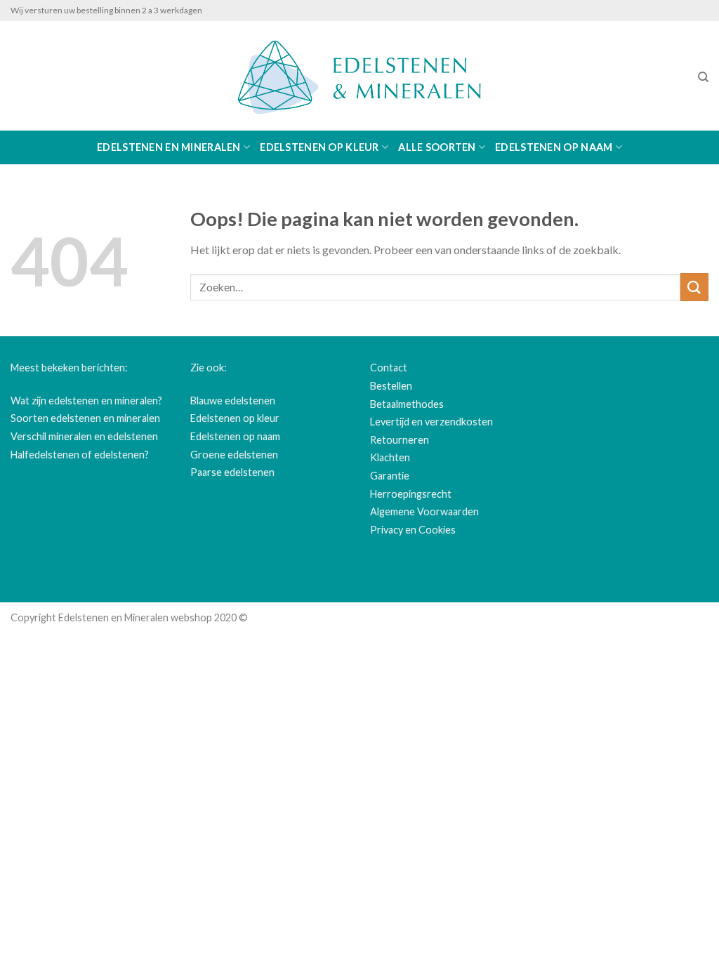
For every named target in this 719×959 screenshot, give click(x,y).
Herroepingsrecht (410, 494)
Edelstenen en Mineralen (169, 147)
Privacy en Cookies (413, 530)
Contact (388, 367)
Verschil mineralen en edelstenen (84, 436)
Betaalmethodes (407, 404)
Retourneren (399, 440)
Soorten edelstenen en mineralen (85, 418)
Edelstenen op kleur (319, 147)
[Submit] (694, 286)
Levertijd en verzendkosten (431, 422)
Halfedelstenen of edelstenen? (80, 455)
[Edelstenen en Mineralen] (359, 75)
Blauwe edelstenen (232, 400)
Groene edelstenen (234, 455)
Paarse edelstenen (232, 472)
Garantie (389, 476)
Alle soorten (436, 147)
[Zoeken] (703, 77)
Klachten (390, 457)
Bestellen (391, 386)
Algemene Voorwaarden (424, 511)
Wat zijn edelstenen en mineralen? (86, 400)
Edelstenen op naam (553, 147)
